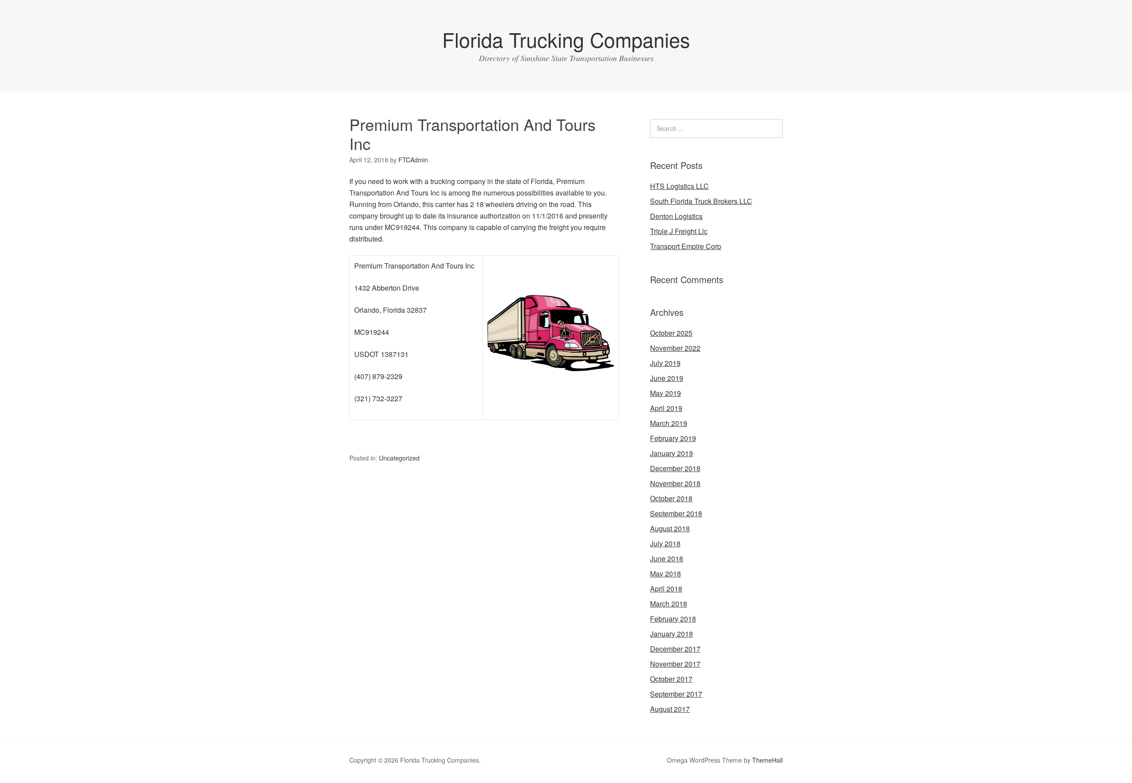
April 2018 (666, 588)
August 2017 (670, 709)
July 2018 (665, 543)
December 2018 (675, 468)
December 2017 (675, 649)
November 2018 (675, 483)
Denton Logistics (676, 216)
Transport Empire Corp (685, 246)
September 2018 (676, 513)
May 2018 (665, 573)
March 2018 (668, 604)
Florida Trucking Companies (566, 39)
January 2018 (671, 634)
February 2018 (673, 619)
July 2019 (665, 363)
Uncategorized (399, 457)
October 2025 (671, 333)
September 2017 (676, 694)
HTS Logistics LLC (679, 186)
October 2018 (671, 498)
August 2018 (670, 528)
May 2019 (665, 393)
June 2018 (666, 558)
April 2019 (666, 408)
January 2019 (671, 453)
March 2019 (668, 423)
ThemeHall (767, 760)
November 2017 (675, 664)
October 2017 (671, 679)
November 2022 (675, 348)
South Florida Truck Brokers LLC (701, 201)
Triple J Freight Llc (679, 231)
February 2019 (673, 438)
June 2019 (666, 378)
